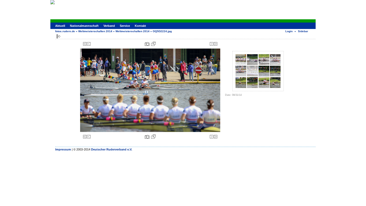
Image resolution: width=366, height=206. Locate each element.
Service (125, 25)
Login (289, 31)
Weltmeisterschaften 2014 (95, 31)
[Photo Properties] (147, 44)
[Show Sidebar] (59, 36)
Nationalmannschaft (84, 25)
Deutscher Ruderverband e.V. (111, 149)
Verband (109, 25)
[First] (85, 44)
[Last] (216, 44)
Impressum (63, 149)
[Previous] (89, 44)
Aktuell (60, 25)
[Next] (212, 44)
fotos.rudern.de (65, 31)
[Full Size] (153, 44)
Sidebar (303, 31)
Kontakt (140, 25)
